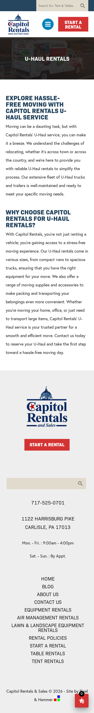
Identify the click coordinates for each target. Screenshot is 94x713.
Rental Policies (48, 637)
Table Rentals (48, 653)
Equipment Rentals (47, 609)
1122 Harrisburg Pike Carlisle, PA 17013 (47, 522)
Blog (48, 586)
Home (48, 578)
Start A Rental (73, 24)
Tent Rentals (48, 661)
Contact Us (48, 601)
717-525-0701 (48, 502)
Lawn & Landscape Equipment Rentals (47, 627)
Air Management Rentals (48, 617)
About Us (48, 594)
